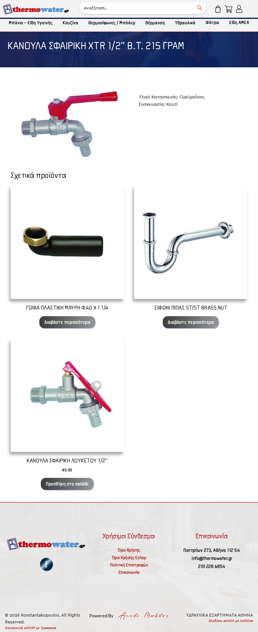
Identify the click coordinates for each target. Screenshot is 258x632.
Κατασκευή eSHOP (20, 628)
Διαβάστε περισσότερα (67, 322)
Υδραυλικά (185, 22)
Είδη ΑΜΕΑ (239, 22)
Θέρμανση (155, 22)
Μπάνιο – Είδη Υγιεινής (31, 22)
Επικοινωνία (129, 572)
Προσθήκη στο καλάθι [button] (67, 483)
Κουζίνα (70, 22)
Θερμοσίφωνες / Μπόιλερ (111, 22)
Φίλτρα (212, 22)
